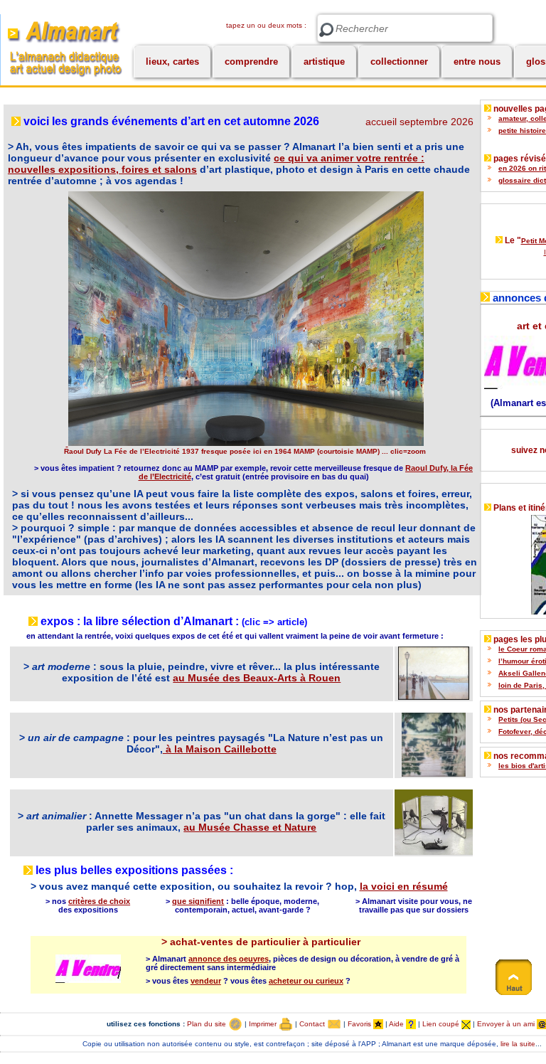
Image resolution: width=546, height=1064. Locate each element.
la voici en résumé (404, 886)
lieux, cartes (172, 61)
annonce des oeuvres (228, 958)
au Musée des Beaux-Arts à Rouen (257, 677)
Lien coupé (441, 1024)
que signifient (198, 901)
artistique (324, 61)
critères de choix (99, 901)
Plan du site (207, 1024)
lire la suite (517, 1044)
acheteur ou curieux (306, 981)
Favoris (360, 1024)
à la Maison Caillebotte (220, 749)
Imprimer (264, 1024)
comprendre (251, 61)
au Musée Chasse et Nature (249, 827)
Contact (313, 1024)
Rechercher (326, 30)
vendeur (206, 981)
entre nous (477, 61)
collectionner (399, 61)
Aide (397, 1024)
